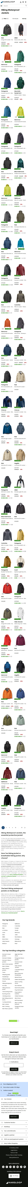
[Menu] (1, 5)
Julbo (16, 934)
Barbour (4, 943)
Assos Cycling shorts (18, 982)
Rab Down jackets (19, 987)
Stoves (4, 981)
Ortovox (4, 926)
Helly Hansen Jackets (18, 966)
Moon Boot (5, 939)
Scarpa (17, 928)
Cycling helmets (6, 1002)
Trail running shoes (7, 991)
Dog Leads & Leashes (18, 993)
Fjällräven (17, 923)
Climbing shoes (6, 996)
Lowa (3, 932)
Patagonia (5, 923)
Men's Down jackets (7, 964)
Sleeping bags (6, 979)
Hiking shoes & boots (6, 988)
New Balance (18, 937)
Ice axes (4, 985)
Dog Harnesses (19, 990)
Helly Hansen (5, 941)
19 (21, 827)
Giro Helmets (18, 985)
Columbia (17, 926)
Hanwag (17, 939)
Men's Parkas (5, 966)
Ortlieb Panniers (19, 996)
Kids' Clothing (5, 1006)
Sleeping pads (6, 974)
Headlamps (5, 976)
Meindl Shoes (18, 977)
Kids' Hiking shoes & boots (7, 999)
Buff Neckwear (19, 1000)
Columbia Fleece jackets (19, 970)
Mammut (17, 932)
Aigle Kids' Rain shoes (19, 955)
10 (15, 827)
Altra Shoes (18, 998)
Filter (6, 18)
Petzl (16, 943)
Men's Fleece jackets (5, 969)
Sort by (24, 18)
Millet (3, 937)
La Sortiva (4, 930)
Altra (3, 934)
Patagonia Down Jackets (19, 1007)
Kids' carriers (5, 1004)
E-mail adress (14, 1062)
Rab (3, 928)
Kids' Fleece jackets (7, 1008)
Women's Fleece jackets (6, 961)
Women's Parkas (6, 958)
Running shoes (6, 993)
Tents (3, 972)
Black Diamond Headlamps (19, 974)
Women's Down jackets (6, 955)
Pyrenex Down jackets (18, 962)
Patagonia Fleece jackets (19, 959)
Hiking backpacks (7, 983)
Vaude (16, 930)
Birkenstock (18, 941)
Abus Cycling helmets (18, 1003)
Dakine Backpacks (20, 979)
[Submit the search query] (26, 6)
